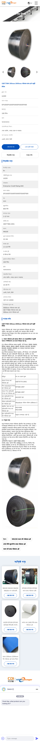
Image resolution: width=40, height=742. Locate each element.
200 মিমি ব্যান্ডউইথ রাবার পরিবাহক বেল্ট (14, 544)
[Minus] (37, 689)
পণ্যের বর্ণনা (29, 155)
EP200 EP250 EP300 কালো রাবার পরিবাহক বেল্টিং (29, 589)
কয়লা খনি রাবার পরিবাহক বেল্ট (11, 549)
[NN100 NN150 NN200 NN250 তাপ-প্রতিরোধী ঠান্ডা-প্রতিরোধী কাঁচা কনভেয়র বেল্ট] (10, 576)
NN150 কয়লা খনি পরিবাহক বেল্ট (21, 539)
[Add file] (2, 738)
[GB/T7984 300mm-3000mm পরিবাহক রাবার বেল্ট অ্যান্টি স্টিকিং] (20, 43)
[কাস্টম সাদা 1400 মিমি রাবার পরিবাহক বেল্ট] (29, 610)
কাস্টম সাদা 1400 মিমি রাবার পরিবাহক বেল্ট (29, 624)
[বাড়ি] (20, 682)
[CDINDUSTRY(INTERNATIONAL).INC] (9, 3)
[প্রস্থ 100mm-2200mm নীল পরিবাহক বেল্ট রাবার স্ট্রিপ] (10, 644)
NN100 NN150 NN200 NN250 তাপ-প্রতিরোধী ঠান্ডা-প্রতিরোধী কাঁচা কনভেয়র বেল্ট (10, 589)
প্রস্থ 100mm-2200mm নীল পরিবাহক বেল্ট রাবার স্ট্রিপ (10, 658)
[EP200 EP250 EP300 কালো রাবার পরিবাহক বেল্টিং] (29, 576)
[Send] (37, 738)
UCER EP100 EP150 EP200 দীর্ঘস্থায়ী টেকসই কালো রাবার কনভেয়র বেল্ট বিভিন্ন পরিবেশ (10, 624)
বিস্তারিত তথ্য (11, 155)
